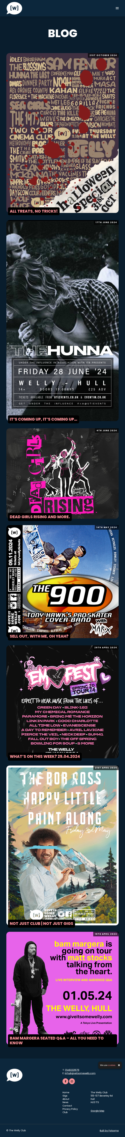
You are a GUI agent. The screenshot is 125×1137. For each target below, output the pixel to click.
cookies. (112, 1065)
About (65, 1099)
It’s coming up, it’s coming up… (43, 419)
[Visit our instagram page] (72, 1081)
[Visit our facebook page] (65, 1081)
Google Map (97, 1110)
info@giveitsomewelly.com (80, 1073)
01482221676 (72, 1070)
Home (65, 1092)
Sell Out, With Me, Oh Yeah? (39, 636)
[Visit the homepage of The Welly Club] (14, 8)
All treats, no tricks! (34, 211)
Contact (67, 1105)
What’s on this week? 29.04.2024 (45, 756)
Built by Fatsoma (109, 1130)
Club (65, 1112)
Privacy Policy (70, 1109)
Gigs (64, 1095)
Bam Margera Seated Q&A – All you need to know (57, 1040)
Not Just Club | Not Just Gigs (41, 923)
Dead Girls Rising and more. (40, 517)
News (65, 1102)
